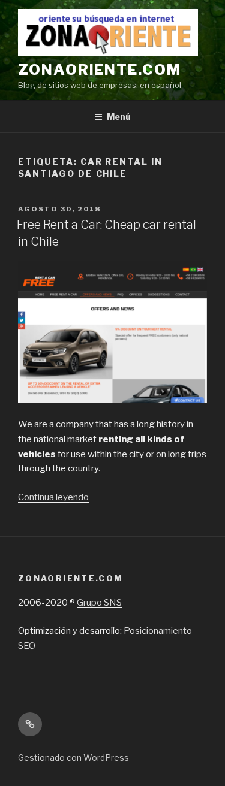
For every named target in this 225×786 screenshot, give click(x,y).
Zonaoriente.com (99, 69)
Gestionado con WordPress (73, 757)
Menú (119, 116)
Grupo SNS (99, 602)
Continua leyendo (53, 497)
